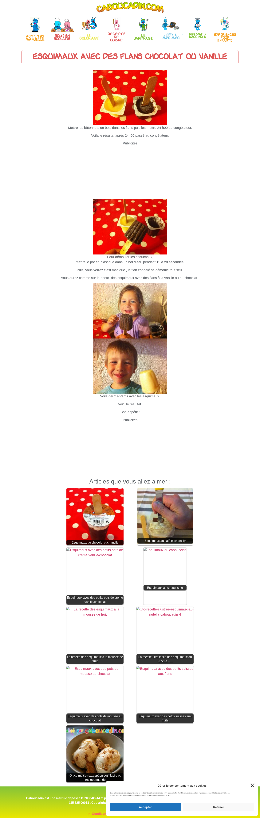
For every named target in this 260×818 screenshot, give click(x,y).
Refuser (218, 807)
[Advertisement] (130, 172)
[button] (252, 786)
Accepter (145, 807)
